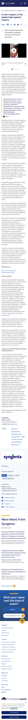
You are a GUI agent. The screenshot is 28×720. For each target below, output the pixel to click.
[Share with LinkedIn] (8, 24)
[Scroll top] (22, 621)
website (4, 326)
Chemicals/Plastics (16, 442)
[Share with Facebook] (14, 24)
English (4, 475)
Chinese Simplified (8, 478)
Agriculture (14, 429)
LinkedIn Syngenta (9, 500)
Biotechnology (15, 431)
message (19, 339)
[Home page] (8, 3)
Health (23, 436)
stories (6, 313)
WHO (3, 85)
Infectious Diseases (17, 439)
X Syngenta (7, 504)
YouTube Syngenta (9, 507)
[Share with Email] (18, 24)
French (17, 475)
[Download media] (25, 64)
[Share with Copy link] (21, 24)
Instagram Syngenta (9, 497)
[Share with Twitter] (11, 24)
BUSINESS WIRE (18, 74)
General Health (15, 436)
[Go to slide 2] (14, 69)
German (10, 475)
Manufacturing (15, 444)
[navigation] (24, 3)
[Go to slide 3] (17, 69)
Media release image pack (9, 270)
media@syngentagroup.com (9, 424)
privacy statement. (14, 345)
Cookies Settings (14, 712)
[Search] (21, 3)
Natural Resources (16, 434)
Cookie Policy (13, 708)
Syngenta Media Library (8, 272)
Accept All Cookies (14, 717)
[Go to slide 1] (12, 69)
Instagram (4, 315)
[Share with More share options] (25, 24)
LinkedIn (20, 313)
